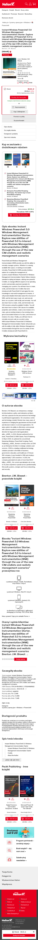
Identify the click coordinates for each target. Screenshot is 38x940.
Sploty (23, 910)
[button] (33, 352)
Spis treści (10, 137)
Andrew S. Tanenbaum (11, 378)
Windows (20, 707)
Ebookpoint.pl (25, 905)
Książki (11, 10)
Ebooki (17, 10)
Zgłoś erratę (6, 703)
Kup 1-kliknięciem (19, 111)
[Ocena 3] (23, 73)
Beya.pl (23, 908)
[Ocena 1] (18, 73)
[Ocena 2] (20, 73)
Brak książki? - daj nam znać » (23, 849)
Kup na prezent (20, 107)
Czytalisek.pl (11, 910)
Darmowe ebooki (7, 18)
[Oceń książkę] (25, 73)
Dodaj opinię (20, 659)
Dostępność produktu (11, 134)
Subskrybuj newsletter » (21, 859)
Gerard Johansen (11, 812)
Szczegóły (10, 130)
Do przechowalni (19, 120)
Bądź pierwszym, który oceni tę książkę (25, 75)
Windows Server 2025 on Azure (27, 372)
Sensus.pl (24, 899)
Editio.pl (9, 902)
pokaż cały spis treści (12, 760)
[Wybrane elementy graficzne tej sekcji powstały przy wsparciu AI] (34, 400)
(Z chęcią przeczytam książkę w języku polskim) (25, 66)
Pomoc (26, 616)
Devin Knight (24, 812)
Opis (8, 127)
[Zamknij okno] (33, 932)
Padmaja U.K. (27, 377)
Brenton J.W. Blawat (12, 188)
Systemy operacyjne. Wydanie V (11, 373)
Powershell (27, 707)
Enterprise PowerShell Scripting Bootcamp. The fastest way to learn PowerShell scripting (19, 192)
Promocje (14, 14)
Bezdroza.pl (10, 905)
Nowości (21, 14)
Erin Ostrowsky (32, 812)
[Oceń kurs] (8, 659)
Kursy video (25, 10)
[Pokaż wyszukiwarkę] (26, 4)
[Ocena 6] (29, 73)
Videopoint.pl (11, 908)
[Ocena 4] (25, 73)
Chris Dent (10, 206)
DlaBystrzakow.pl (26, 902)
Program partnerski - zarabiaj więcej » (25, 842)
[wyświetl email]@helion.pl (13, 927)
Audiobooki (6, 14)
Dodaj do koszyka (18, 97)
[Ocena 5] (27, 73)
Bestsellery (28, 14)
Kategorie (5, 10)
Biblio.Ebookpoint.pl (13, 913)
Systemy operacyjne (8, 707)
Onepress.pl (10, 899)
